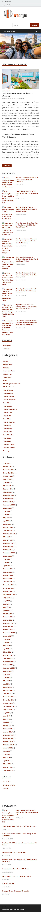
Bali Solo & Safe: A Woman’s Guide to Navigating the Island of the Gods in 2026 (26, 209)
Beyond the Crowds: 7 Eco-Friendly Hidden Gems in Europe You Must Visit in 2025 (26, 306)
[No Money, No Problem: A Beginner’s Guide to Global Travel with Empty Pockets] (8, 257)
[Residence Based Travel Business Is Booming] (20, 79)
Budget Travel (8, 364)
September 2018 (9, 668)
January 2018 (7, 693)
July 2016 (6, 751)
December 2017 (8, 697)
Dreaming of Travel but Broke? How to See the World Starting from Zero (26, 291)
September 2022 (9, 553)
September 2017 (9, 706)
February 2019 (8, 655)
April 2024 (6, 521)
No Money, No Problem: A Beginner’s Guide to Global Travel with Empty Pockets (27, 259)
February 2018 (8, 690)
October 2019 (8, 629)
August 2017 (7, 709)
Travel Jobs (7, 419)
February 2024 (8, 527)
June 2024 (6, 514)
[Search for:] (25, 25)
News (5, 380)
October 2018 (8, 665)
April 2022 (6, 565)
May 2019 (6, 645)
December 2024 (8, 495)
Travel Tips (7, 441)
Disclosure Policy (9, 785)
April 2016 (6, 761)
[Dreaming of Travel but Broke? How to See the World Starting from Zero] (8, 289)
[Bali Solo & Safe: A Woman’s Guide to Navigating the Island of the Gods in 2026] (8, 207)
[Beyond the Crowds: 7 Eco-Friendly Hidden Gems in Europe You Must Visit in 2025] (8, 305)
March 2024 (7, 524)
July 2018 (6, 674)
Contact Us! (7, 782)
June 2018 (6, 677)
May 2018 (6, 681)
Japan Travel (7, 377)
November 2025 (8, 473)
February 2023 (8, 540)
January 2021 (7, 581)
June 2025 (6, 482)
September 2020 (9, 594)
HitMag (21, 909)
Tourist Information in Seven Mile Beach (15, 869)
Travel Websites (8, 444)
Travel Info (7, 416)
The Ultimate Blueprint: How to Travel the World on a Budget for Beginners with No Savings (26, 322)
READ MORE (6, 165)
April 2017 (6, 722)
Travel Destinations (10, 409)
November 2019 (8, 626)
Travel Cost (7, 403)
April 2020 (6, 610)
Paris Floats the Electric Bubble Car (14, 852)
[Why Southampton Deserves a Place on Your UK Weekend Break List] (8, 191)
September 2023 (9, 534)
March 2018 (7, 687)
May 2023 (6, 537)
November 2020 (8, 588)
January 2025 (7, 492)
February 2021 (8, 578)
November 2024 (8, 498)
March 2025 (7, 486)
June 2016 (6, 754)
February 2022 (8, 569)
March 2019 (7, 652)
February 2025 (8, 489)
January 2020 (7, 620)
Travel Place (7, 431)
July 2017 (6, 713)
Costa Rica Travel (9, 371)
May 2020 (6, 607)
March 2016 (7, 764)
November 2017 (8, 700)
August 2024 (7, 508)
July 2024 (6, 511)
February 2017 (8, 729)
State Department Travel (11, 384)
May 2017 (6, 719)
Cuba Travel (7, 374)
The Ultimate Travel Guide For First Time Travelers (19, 826)
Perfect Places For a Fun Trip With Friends (16, 876)
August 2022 (7, 556)
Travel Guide (7, 412)
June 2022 (6, 562)
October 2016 (8, 741)
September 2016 (9, 745)
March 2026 (7, 466)
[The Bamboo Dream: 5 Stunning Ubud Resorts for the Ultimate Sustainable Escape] (8, 239)
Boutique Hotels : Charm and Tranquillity (16, 891)
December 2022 (8, 543)
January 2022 (7, 572)
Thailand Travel (8, 387)
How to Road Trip (8, 883)
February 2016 (8, 767)
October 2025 (8, 476)
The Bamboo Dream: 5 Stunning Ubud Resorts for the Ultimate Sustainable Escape (26, 241)
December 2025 (8, 470)
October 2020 (8, 591)
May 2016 (6, 757)
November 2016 (8, 738)
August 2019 (7, 636)
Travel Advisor (8, 390)
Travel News (6, 91)
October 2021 (8, 575)
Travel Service (8, 435)
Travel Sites (7, 438)
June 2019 (6, 642)
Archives (6, 349)
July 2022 (6, 559)
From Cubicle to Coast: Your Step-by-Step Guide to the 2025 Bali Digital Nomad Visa (27, 225)
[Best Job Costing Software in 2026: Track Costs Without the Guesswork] (8, 178)
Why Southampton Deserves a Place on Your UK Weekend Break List (27, 193)
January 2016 (7, 770)
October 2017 (8, 703)
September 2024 (9, 505)
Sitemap (6, 788)
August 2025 (7, 479)
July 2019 (6, 639)
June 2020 (6, 604)
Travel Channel (8, 396)
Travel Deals (7, 406)
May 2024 (6, 518)
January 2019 (7, 658)
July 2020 (6, 601)
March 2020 (7, 613)
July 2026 (6, 463)
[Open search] (36, 31)
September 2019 (9, 633)
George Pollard (20, 98)
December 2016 (8, 735)
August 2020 (7, 597)
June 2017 (6, 716)
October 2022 (8, 550)
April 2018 (6, 684)
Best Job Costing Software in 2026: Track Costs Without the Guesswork (27, 179)
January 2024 (7, 530)
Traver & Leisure (9, 447)
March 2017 (7, 725)
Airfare (5, 361)
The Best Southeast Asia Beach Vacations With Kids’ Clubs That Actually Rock (26, 275)
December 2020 (8, 585)
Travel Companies (9, 400)
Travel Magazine (9, 422)
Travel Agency (8, 393)
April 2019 (6, 649)
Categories (7, 345)
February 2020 (8, 617)
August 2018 (7, 671)
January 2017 (7, 732)
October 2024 (8, 502)
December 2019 (8, 623)
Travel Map (7, 425)
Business (6, 368)
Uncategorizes (8, 451)
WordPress (13, 909)
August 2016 (7, 748)
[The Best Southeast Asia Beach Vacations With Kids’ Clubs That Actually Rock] (8, 273)
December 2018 (8, 661)
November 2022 (8, 546)
